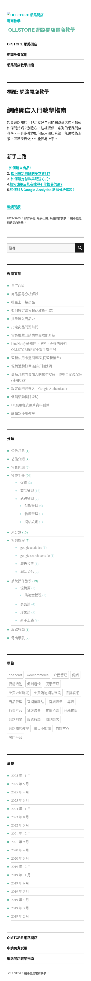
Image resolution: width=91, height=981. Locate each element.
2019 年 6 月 (20, 883)
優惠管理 (52, 683)
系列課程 (18, 540)
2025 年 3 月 (20, 800)
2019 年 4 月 (20, 899)
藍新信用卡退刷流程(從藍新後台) (36, 357)
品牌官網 (72, 692)
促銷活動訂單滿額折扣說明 (31, 366)
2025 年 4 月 (20, 792)
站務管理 (27, 498)
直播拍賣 (52, 710)
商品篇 (25, 604)
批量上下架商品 (23, 302)
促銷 (23, 482)
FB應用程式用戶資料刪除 (30, 405)
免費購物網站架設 (47, 692)
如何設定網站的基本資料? (30, 173)
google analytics (31, 547)
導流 (70, 701)
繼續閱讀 (14, 206)
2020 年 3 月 (20, 858)
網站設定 (31, 521)
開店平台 (15, 737)
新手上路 (42, 218)
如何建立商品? (20, 168)
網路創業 (15, 719)
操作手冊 (29, 218)
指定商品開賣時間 (24, 327)
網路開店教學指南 (20, 64)
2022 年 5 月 (20, 825)
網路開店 (75, 218)
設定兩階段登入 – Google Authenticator (39, 388)
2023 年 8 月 (20, 817)
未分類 (16, 532)
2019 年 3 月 (20, 908)
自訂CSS (17, 285)
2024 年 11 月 (21, 808)
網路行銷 (18, 629)
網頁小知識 (42, 728)
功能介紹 (18, 459)
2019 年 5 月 (20, 891)
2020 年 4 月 (20, 850)
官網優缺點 (35, 701)
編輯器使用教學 (23, 413)
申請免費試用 (17, 54)
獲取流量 (34, 710)
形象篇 (25, 612)
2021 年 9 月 (20, 841)
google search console (35, 555)
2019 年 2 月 (20, 916)
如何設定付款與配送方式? (30, 179)
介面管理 (60, 674)
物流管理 (31, 513)
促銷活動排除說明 (24, 396)
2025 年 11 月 (21, 775)
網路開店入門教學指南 (36, 110)
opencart (15, 674)
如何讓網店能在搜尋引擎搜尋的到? (36, 184)
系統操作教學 (58, 218)
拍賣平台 (15, 710)
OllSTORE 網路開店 (22, 44)
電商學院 (18, 638)
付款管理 (31, 505)
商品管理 (27, 490)
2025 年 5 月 (20, 784)
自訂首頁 (62, 728)
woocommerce (38, 674)
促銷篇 (25, 588)
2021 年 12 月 (21, 833)
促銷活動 (15, 683)
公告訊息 (18, 450)
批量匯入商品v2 (23, 318)
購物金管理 (33, 595)
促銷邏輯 (34, 683)
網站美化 (27, 571)
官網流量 (55, 701)
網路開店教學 (15, 222)
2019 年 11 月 (21, 875)
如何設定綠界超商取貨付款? (32, 310)
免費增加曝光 (19, 692)
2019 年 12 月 (21, 866)
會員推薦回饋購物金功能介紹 (33, 335)
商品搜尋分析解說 (24, 294)
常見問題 (18, 467)
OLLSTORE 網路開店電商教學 (41, 29)
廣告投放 (27, 563)
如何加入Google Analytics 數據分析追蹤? (42, 190)
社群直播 (70, 710)
